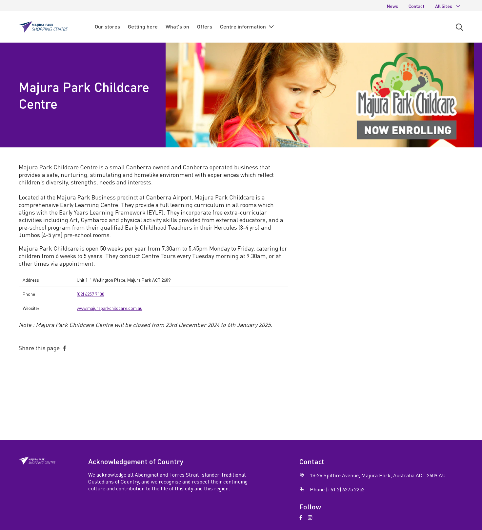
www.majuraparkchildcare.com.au (109, 308)
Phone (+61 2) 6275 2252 (337, 489)
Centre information (243, 26)
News (392, 6)
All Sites (443, 6)
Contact (417, 6)
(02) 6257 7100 (90, 294)
